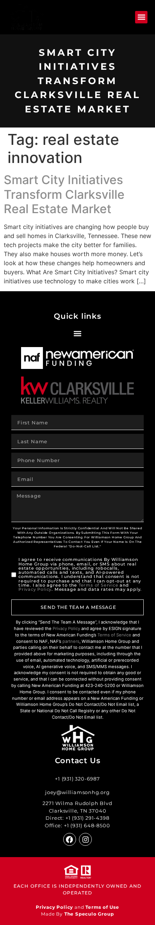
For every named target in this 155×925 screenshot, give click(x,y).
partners (70, 641)
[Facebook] (69, 839)
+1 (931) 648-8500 (87, 825)
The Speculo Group (89, 914)
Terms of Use (102, 907)
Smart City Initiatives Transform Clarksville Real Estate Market (64, 194)
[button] (141, 17)
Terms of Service (99, 585)
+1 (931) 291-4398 (87, 818)
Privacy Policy (35, 589)
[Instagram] (85, 839)
